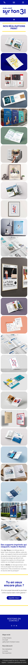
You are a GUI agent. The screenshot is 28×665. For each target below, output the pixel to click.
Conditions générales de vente (17, 662)
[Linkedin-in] (16, 625)
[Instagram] (11, 625)
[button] (14, 19)
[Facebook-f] (14, 625)
